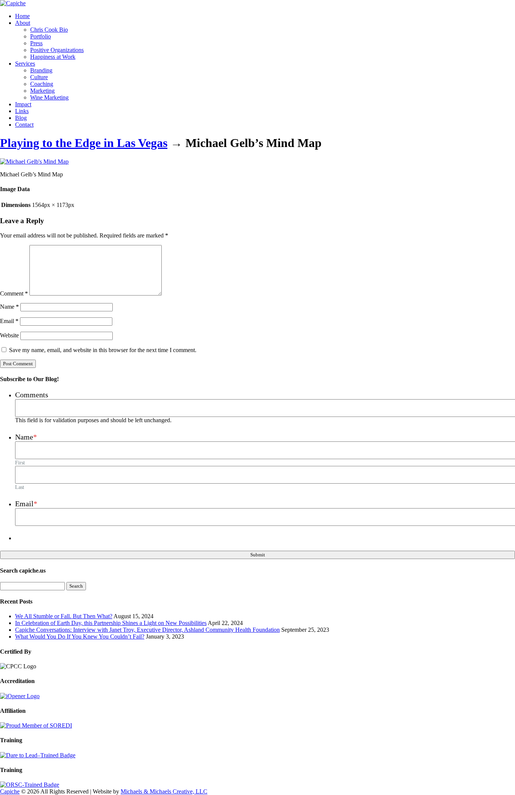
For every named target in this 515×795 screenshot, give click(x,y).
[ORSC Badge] (29, 784)
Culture (39, 77)
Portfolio (40, 36)
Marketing (42, 90)
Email (9, 321)
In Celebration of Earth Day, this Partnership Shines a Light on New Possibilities (111, 623)
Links (22, 111)
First (20, 463)
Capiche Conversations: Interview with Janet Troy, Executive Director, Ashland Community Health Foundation (147, 630)
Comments (31, 395)
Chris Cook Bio (49, 29)
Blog (21, 118)
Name (9, 306)
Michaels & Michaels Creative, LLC (164, 791)
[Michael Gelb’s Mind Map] (34, 161)
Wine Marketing (49, 97)
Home (22, 16)
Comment (14, 293)
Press (36, 43)
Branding (41, 70)
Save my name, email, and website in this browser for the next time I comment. (102, 350)
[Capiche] (13, 3)
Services (25, 63)
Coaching (41, 84)
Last (19, 487)
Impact (23, 104)
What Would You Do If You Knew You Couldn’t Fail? (79, 636)
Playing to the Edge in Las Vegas (83, 143)
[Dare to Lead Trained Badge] (37, 755)
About (22, 23)
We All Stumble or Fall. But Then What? (63, 616)
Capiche (10, 791)
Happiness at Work (52, 57)
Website (9, 335)
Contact (24, 124)
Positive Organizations (57, 50)
